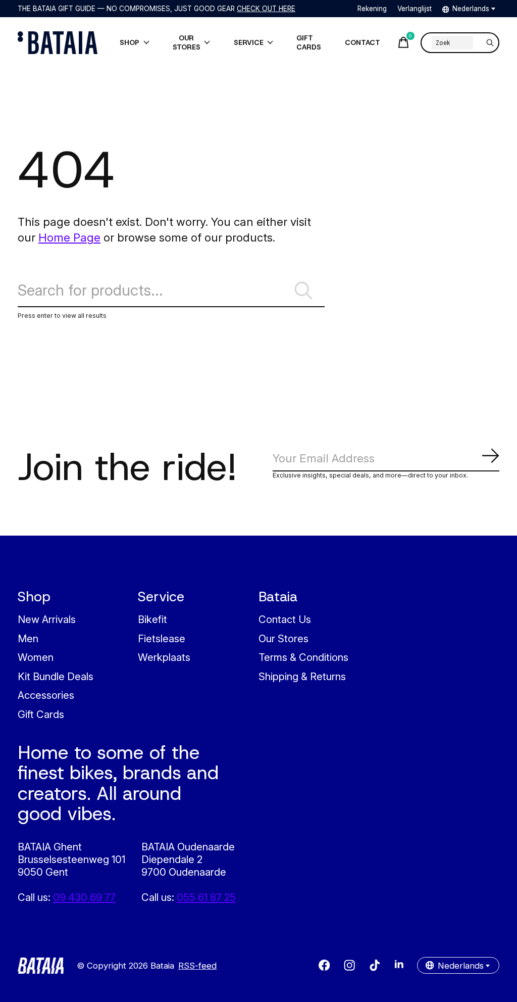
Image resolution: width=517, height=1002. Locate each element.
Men (28, 638)
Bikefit (152, 619)
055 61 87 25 (206, 897)
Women (36, 657)
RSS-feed (197, 966)
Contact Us (284, 619)
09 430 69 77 (84, 897)
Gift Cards (41, 714)
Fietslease (161, 638)
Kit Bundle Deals (55, 676)
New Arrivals (47, 619)
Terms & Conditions (303, 657)
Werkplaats (164, 657)
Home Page (69, 237)
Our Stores (283, 638)
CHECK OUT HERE (266, 9)
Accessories (46, 695)
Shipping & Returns (302, 676)
